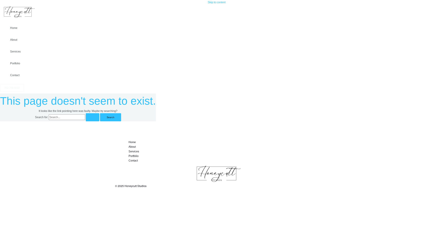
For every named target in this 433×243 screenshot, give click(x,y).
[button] (12, 88)
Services (15, 51)
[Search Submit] (92, 117)
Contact (14, 75)
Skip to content (216, 2)
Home (13, 27)
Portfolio (15, 63)
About (13, 39)
